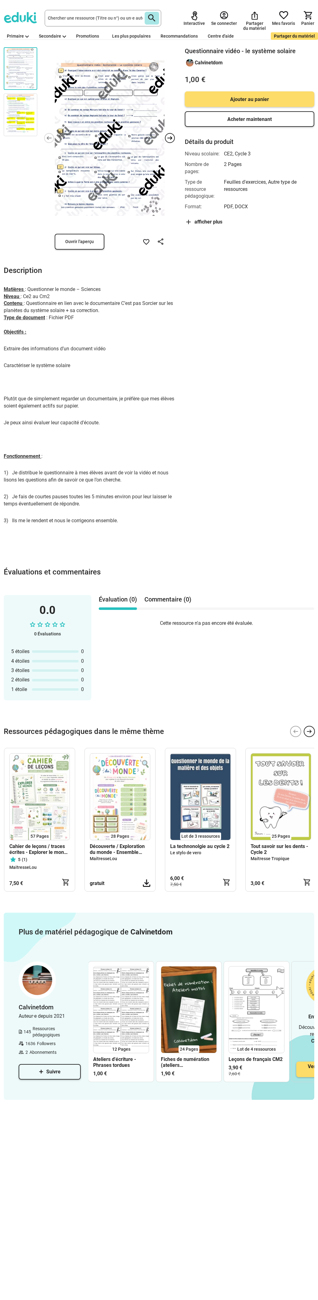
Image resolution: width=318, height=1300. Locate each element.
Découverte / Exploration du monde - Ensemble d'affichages (117, 849)
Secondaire (50, 36)
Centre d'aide (221, 36)
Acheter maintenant (249, 119)
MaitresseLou (23, 867)
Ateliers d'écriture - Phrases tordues (114, 1062)
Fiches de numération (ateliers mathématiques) (185, 1062)
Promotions (87, 36)
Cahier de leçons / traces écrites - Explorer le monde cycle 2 (39, 849)
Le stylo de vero (185, 852)
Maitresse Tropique (270, 858)
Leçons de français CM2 (256, 1059)
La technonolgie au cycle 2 (199, 846)
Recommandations (179, 36)
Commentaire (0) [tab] (167, 599)
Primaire (15, 36)
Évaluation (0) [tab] (118, 599)
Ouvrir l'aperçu (79, 241)
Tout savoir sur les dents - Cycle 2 (279, 849)
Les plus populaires (131, 36)
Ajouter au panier (249, 99)
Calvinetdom (209, 63)
